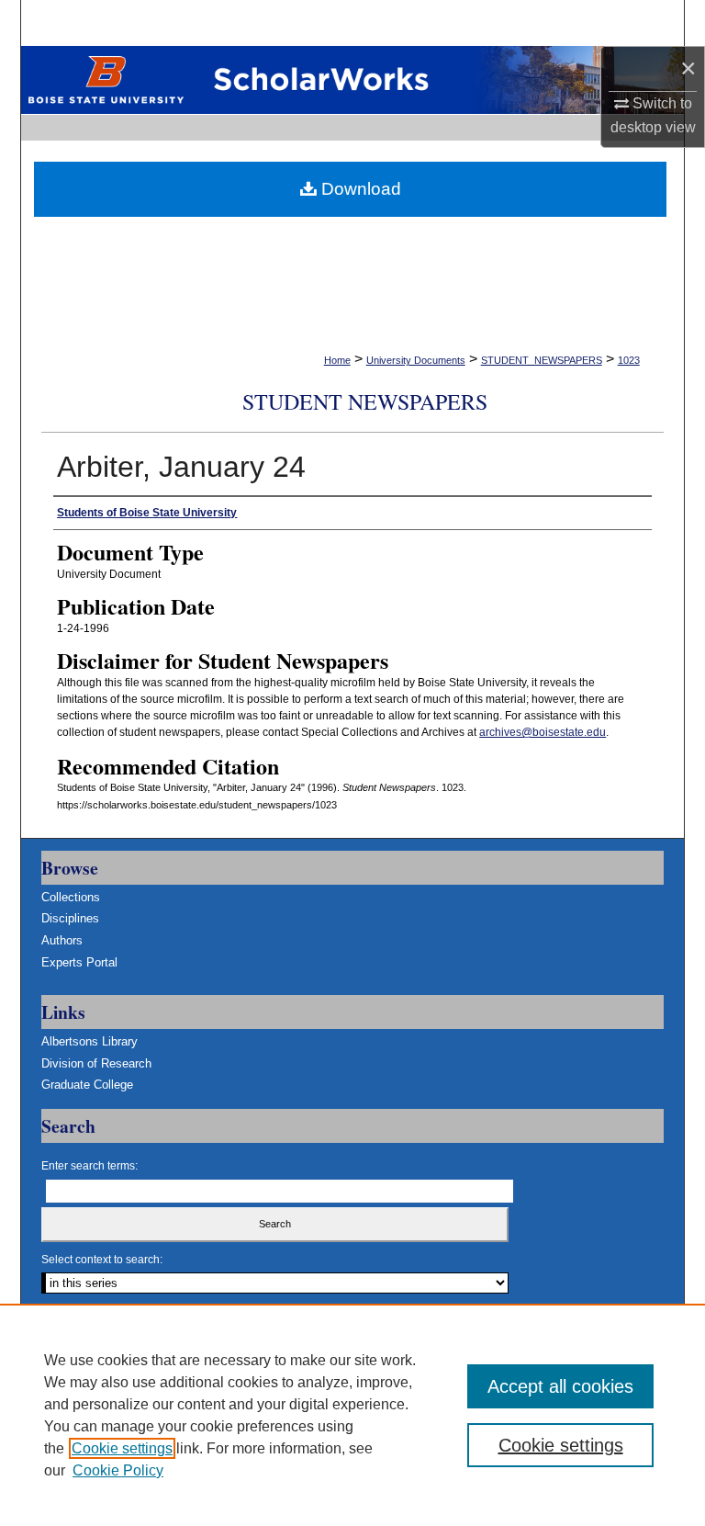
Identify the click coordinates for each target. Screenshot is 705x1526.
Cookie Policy (118, 1470)
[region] (352, 1415)
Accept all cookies (560, 1386)
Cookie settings (122, 1448)
